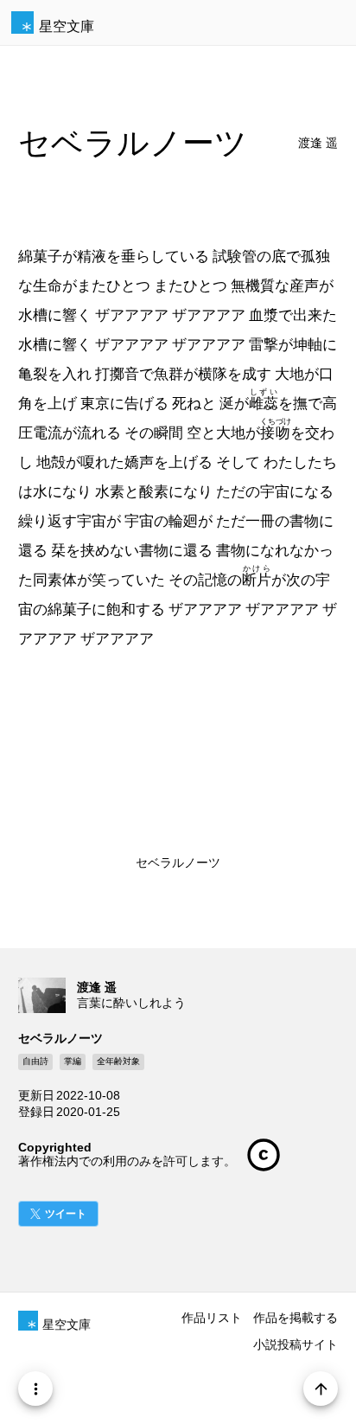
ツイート (65, 1214)
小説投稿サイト (295, 1344)
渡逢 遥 (318, 143)
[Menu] (35, 1388)
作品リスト (211, 1318)
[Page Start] (320, 1388)
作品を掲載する (295, 1318)
